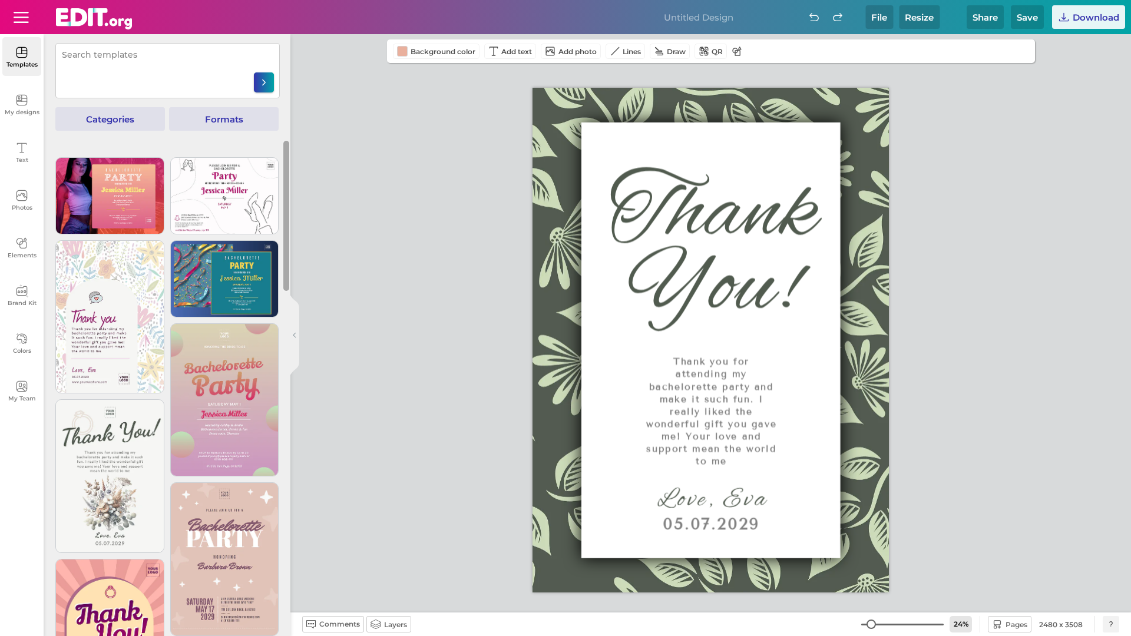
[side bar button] (294, 335)
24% (961, 624)
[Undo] (814, 17)
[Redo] (837, 17)
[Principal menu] (94, 18)
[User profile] (21, 17)
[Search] (264, 82)
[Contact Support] (1111, 624)
